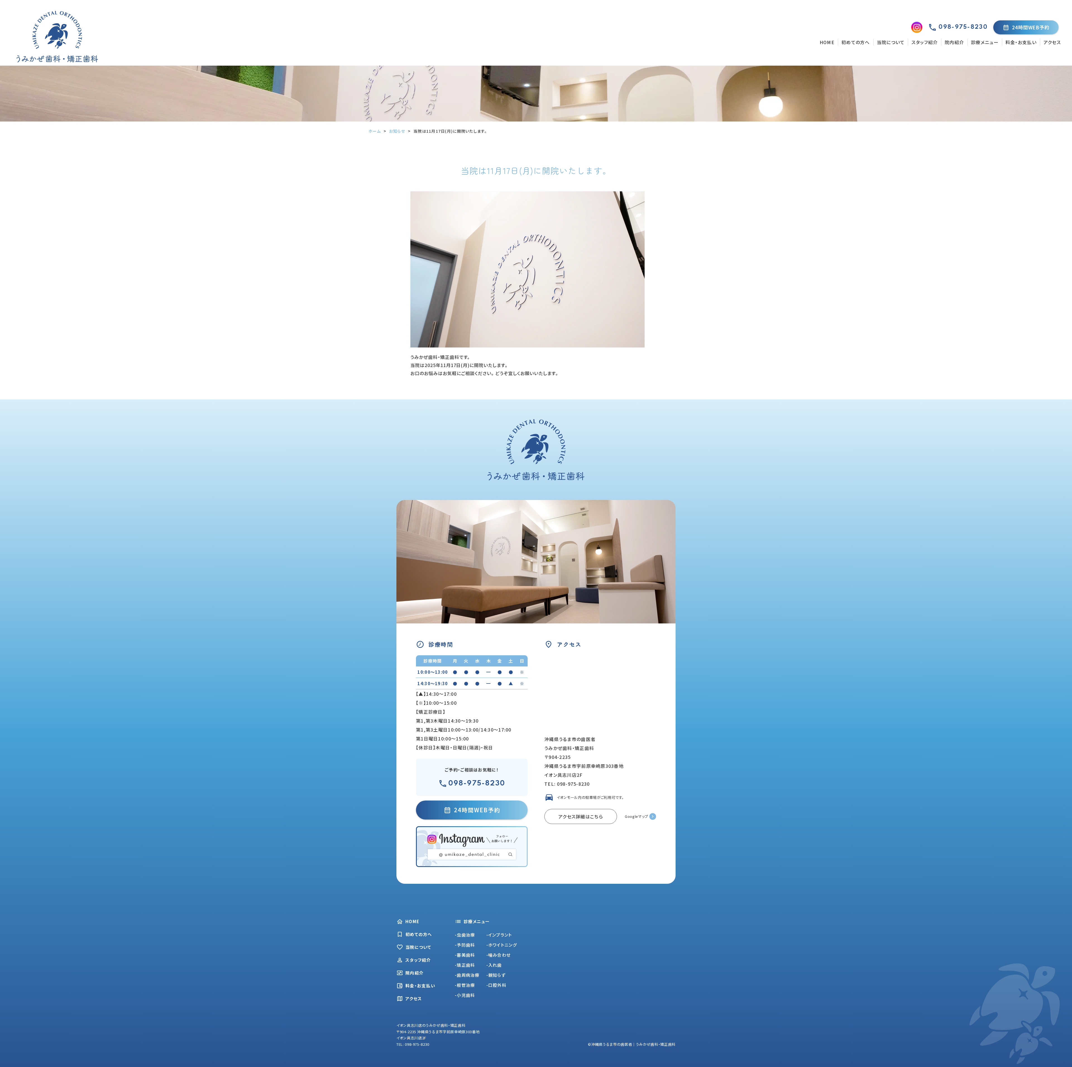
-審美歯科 (465, 955)
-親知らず (496, 975)
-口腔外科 (496, 985)
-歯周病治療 (467, 975)
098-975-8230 (476, 783)
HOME (827, 42)
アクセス (1052, 42)
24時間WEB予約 (1030, 27)
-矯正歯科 (465, 965)
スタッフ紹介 (924, 42)
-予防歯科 (465, 945)
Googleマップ (636, 816)
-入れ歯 (494, 965)
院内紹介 (954, 42)
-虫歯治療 (465, 935)
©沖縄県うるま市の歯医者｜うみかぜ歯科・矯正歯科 (632, 1044)
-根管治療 (465, 985)
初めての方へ (855, 42)
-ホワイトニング (501, 945)
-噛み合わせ (498, 955)
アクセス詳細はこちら (580, 816)
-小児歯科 (465, 995)
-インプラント (499, 935)
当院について (891, 42)
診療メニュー (985, 42)
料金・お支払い (1021, 42)
